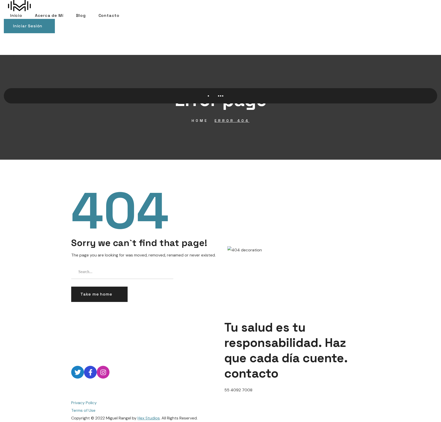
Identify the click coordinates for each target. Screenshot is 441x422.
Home (200, 120)
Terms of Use (83, 410)
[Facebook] (90, 372)
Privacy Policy (84, 402)
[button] (29, 26)
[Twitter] (77, 372)
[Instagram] (103, 372)
